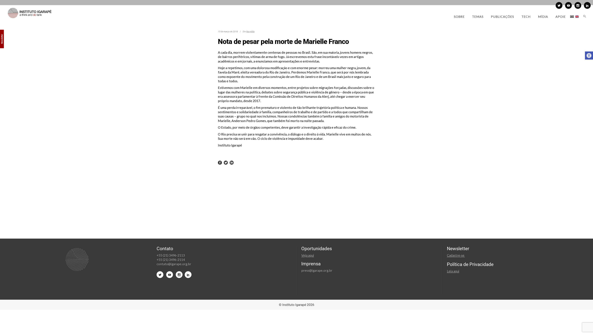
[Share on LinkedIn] (232, 162)
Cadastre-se (456, 255)
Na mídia (250, 31)
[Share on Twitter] (226, 162)
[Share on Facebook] (220, 162)
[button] (589, 55)
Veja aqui (307, 255)
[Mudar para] (571, 16)
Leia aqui (453, 271)
